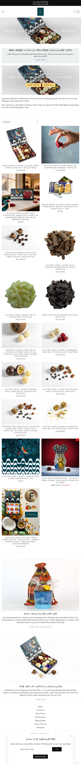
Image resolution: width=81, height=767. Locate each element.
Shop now (40, 699)
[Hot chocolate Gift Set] (40, 584)
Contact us (40, 710)
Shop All (49, 85)
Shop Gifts (33, 85)
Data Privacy (40, 713)
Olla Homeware (58, 620)
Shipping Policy (40, 721)
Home (35, 27)
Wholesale (40, 727)
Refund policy (40, 717)
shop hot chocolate (40, 627)
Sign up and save (40, 734)
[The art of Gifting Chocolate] (40, 658)
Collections (43, 27)
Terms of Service (40, 724)
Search (40, 707)
